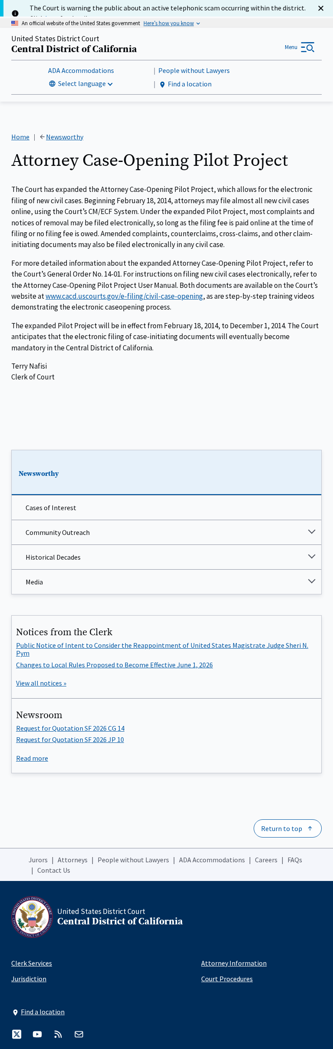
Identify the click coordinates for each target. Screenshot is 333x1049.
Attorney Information (234, 963)
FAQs (294, 859)
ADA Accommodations (81, 70)
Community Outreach (58, 532)
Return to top (281, 828)
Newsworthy (39, 473)
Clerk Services (31, 963)
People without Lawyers (194, 70)
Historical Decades (53, 557)
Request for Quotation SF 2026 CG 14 (70, 728)
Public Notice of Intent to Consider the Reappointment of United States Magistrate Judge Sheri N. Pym (162, 649)
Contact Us (53, 870)
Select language (82, 83)
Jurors (38, 859)
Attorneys (73, 859)
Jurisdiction (28, 978)
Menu (291, 47)
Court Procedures (227, 978)
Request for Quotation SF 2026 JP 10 (70, 739)
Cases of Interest (51, 507)
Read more (32, 758)
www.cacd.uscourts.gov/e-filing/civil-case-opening (124, 296)
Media (34, 581)
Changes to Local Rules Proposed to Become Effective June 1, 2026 (114, 664)
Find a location (190, 83)
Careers (266, 859)
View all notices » (41, 683)
